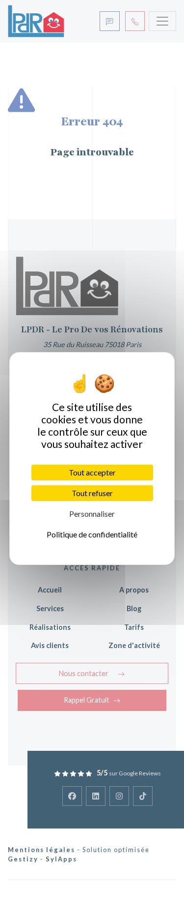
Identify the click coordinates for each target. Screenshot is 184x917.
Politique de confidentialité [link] (92, 534)
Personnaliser (92, 513)
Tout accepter (92, 472)
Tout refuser (92, 493)
